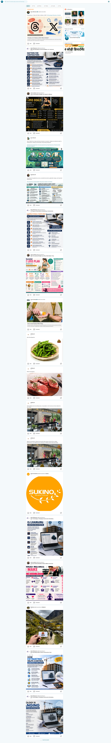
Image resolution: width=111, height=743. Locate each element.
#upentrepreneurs (50, 144)
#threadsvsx (54, 15)
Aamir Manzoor (34, 48)
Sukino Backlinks (34, 473)
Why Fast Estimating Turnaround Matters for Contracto (42, 49)
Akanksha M (33, 174)
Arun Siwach (33, 137)
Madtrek (32, 607)
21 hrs (32, 95)
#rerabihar (50, 181)
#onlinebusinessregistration (32, 144)
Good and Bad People (74, 37)
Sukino (47, 473)
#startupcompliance (31, 146)
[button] (109, 2)
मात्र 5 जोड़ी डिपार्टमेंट (69, 52)
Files (60, 5)
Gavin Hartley (33, 299)
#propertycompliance (44, 181)
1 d (31, 175)
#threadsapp (49, 15)
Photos (40, 5)
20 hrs (32, 50)
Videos (46, 5)
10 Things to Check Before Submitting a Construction (42, 211)
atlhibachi (33, 334)
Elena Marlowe (34, 11)
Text (34, 5)
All (28, 5)
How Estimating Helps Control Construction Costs (41, 652)
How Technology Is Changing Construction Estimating (42, 518)
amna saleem (33, 92)
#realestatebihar (37, 181)
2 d (31, 212)
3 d (31, 519)
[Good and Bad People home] (2, 1)
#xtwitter (59, 15)
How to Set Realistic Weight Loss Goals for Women (41, 94)
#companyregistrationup (42, 144)
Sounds (53, 5)
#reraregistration (30, 181)
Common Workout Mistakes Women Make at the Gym (42, 563)
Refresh (82, 28)
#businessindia (57, 144)
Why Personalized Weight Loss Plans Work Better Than (42, 255)
